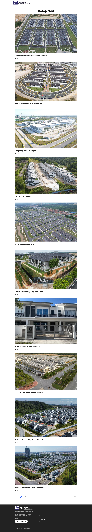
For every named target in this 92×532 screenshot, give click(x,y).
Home (34, 3)
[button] (21, 521)
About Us (39, 3)
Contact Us (74, 3)
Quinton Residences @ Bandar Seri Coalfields (31, 55)
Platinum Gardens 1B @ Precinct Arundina (30, 440)
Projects (45, 3)
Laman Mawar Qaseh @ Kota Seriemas (29, 392)
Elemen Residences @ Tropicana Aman (29, 292)
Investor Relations (64, 3)
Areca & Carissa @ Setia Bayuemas (27, 347)
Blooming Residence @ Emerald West (28, 103)
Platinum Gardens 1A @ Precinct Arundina (30, 487)
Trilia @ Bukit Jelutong (23, 196)
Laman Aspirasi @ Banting (24, 244)
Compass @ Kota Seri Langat (25, 151)
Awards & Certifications (54, 3)
